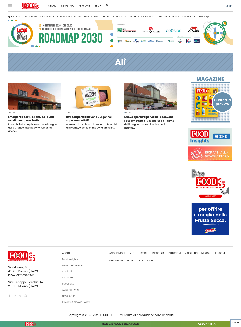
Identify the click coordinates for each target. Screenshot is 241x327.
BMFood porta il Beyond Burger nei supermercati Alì (89, 118)
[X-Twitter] (21, 296)
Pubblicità (68, 283)
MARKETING (191, 253)
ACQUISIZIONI (117, 253)
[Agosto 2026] (210, 102)
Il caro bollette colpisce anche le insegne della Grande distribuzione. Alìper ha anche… (32, 128)
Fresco (71, 112)
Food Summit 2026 (88, 16)
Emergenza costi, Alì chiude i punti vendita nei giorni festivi (31, 118)
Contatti (67, 271)
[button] (10, 5)
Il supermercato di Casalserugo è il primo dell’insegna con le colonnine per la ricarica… (149, 124)
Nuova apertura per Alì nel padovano (148, 117)
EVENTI (132, 253)
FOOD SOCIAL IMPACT (145, 16)
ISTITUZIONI (174, 253)
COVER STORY (190, 16)
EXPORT (144, 253)
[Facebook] (10, 296)
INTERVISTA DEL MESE (169, 16)
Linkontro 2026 (68, 16)
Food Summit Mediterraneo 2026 (40, 16)
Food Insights (70, 259)
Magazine (210, 79)
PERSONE (84, 5)
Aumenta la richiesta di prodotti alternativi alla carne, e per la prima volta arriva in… (91, 126)
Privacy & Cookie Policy (76, 302)
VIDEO (150, 260)
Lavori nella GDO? (72, 265)
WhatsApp (204, 16)
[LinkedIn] (15, 296)
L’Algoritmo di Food (122, 16)
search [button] (106, 5)
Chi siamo (68, 277)
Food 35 (105, 16)
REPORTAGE (116, 260)
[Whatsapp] (25, 296)
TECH (98, 5)
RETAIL (52, 5)
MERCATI (206, 253)
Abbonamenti (70, 289)
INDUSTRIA (67, 5)
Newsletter (68, 296)
